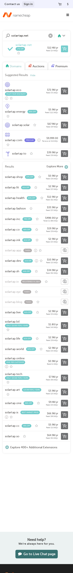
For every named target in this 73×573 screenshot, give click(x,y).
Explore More (55, 166)
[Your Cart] (60, 4)
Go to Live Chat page (39, 554)
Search (8, 36)
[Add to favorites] (18, 53)
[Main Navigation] (68, 15)
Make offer (64, 250)
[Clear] (50, 36)
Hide (32, 75)
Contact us (12, 4)
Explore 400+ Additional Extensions (33, 447)
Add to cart (64, 48)
